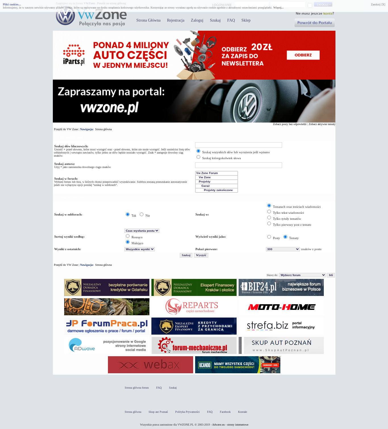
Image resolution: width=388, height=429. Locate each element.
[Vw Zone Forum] (216, 173)
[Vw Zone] (216, 177)
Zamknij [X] (378, 4)
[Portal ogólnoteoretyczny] (281, 334)
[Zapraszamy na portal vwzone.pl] (194, 121)
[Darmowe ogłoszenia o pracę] (107, 334)
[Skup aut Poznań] (281, 315)
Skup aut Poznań (158, 411)
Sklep (246, 20)
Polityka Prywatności (187, 411)
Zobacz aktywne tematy (322, 124)
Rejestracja (175, 20)
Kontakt (242, 411)
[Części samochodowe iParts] (194, 78)
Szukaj (215, 20)
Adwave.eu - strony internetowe (230, 424)
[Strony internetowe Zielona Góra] (107, 353)
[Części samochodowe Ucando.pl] (238, 373)
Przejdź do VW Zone (66, 129)
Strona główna (103, 129)
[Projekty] (216, 182)
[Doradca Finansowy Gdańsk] (107, 295)
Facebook (225, 411)
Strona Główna (148, 20)
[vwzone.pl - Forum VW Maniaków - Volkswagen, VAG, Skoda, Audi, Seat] (91, 25)
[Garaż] (216, 186)
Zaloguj (197, 20)
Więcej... (278, 7)
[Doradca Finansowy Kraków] (194, 295)
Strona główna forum (137, 387)
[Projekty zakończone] (216, 190)
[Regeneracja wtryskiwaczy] (194, 315)
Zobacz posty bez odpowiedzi (289, 124)
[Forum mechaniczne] (194, 353)
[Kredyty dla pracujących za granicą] (194, 334)
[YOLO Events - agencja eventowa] (107, 315)
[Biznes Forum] (281, 295)
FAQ (231, 20)
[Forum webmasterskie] (150, 373)
